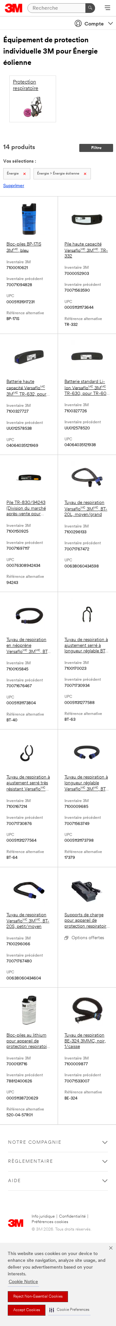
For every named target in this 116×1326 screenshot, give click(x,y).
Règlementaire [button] (30, 1161)
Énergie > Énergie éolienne (58, 174)
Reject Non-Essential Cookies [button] (38, 1297)
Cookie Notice (23, 1282)
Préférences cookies (50, 1222)
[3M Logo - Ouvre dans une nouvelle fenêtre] (14, 8)
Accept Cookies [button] (26, 1310)
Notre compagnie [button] (35, 1142)
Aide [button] (14, 1181)
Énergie (13, 174)
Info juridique (43, 1216)
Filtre (96, 148)
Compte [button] (94, 24)
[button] (69, 1310)
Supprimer (13, 186)
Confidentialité (72, 1216)
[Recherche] (90, 8)
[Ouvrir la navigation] (107, 8)
